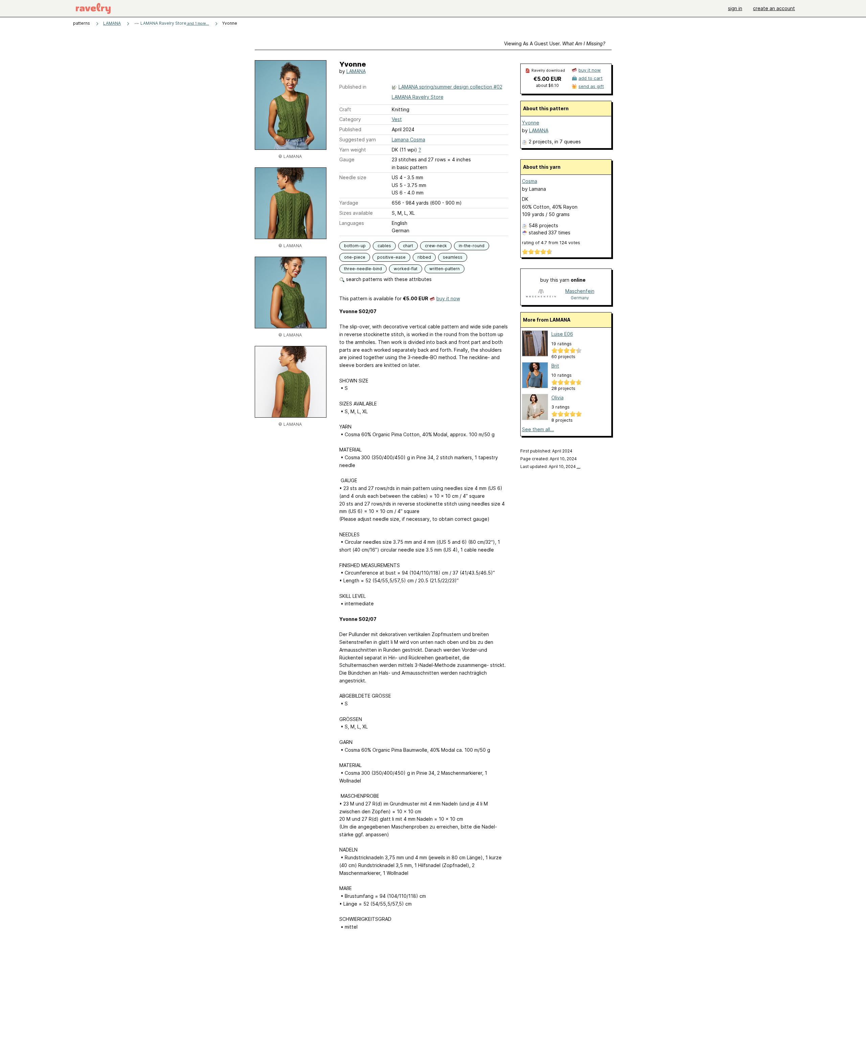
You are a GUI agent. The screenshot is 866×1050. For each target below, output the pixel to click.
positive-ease (391, 257)
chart (408, 245)
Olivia (557, 397)
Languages (351, 223)
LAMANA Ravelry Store (174, 23)
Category (350, 119)
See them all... (538, 429)
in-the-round (471, 245)
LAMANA (112, 23)
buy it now (448, 298)
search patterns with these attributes (388, 279)
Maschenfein (579, 291)
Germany (580, 297)
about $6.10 (547, 85)
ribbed (424, 257)
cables (384, 245)
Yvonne (530, 122)
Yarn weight (352, 150)
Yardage (348, 203)
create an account (774, 8)
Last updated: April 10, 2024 (550, 466)
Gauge (347, 159)
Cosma (529, 181)
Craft (345, 109)
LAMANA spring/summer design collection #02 (450, 87)
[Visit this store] (541, 294)
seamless (452, 257)
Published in (352, 87)
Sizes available (356, 213)
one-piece (354, 257)
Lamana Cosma (408, 139)
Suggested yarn (357, 139)
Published (350, 129)
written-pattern (444, 268)
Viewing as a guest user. (554, 43)
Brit (555, 366)
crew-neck (436, 245)
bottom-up (355, 245)
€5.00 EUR (547, 78)
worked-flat (405, 268)
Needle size (352, 177)
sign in (735, 8)
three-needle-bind (363, 268)
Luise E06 (562, 334)
